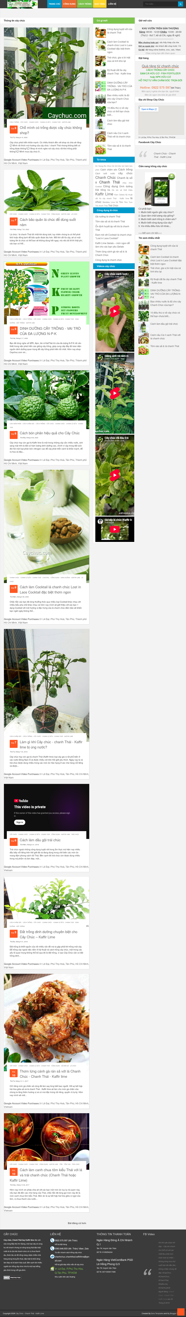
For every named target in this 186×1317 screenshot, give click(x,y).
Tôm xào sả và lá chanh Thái (110, 221)
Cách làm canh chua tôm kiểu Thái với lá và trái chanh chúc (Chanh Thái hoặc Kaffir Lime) (46, 1175)
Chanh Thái (56, 122)
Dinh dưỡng (65, 577)
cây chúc (24, 122)
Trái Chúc (75, 834)
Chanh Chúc (34, 122)
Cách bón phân (15, 423)
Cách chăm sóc (16, 319)
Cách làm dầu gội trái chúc (40, 839)
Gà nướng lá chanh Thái (107, 216)
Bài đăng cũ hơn (77, 1223)
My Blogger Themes (175, 1313)
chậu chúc (127, 182)
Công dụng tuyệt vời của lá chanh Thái (119, 30)
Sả (117, 202)
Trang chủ (54, 4)
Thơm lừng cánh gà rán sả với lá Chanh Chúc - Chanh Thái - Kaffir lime (50, 1073)
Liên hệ (112, 4)
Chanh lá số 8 (45, 122)
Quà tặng (99, 4)
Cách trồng (84, 4)
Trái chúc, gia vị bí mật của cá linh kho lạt (118, 59)
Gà (108, 189)
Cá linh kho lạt (118, 166)
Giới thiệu (128, 190)
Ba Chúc (107, 166)
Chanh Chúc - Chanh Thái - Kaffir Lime (165, 155)
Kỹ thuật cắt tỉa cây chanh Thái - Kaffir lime (119, 71)
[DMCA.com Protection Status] (12, 1277)
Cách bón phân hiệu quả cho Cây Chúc (50, 432)
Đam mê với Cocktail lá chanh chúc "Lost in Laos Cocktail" (113, 236)
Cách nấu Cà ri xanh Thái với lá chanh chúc (118, 134)
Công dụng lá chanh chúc (108, 260)
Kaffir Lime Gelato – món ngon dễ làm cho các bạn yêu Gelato (112, 244)
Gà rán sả (65, 1066)
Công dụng (69, 4)
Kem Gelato (119, 194)
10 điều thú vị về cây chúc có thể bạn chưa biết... (118, 111)
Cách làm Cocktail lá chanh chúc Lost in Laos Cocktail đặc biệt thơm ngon (50, 589)
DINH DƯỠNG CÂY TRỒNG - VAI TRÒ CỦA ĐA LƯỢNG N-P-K (50, 331)
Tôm (60, 1164)
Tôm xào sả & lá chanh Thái (164, 346)
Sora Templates (157, 1313)
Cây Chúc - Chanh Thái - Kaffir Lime (30, 1313)
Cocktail (46, 577)
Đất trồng (21, 323)
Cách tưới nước (105, 173)
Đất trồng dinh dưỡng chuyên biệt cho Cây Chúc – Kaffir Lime (48, 934)
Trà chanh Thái (101, 205)
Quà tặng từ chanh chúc (160, 65)
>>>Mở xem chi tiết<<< (150, 233)
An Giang (99, 166)
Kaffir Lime (66, 122)
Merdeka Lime (109, 202)
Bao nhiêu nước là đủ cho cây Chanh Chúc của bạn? (118, 99)
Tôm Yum (67, 1164)
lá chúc (74, 214)
